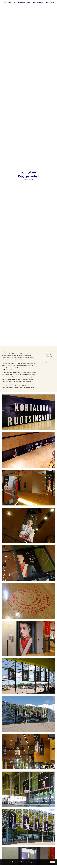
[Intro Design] (7, 2)
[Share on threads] (48, 361)
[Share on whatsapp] (53, 361)
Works (47, 2)
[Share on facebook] (45, 361)
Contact (52, 2)
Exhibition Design (38, 2)
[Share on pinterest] (50, 361)
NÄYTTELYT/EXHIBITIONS (29, 179)
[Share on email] (49, 362)
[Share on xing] (47, 362)
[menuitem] (15, 2)
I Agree (52, 862)
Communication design (24, 2)
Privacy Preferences (45, 862)
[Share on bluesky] (46, 362)
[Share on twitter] (47, 361)
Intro (15, 2)
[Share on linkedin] (51, 361)
